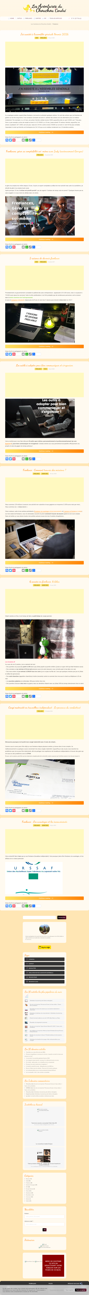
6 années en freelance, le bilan (45, 581)
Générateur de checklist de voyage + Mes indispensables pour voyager (45, 1040)
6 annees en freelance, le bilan (73, 511)
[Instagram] (75, 18)
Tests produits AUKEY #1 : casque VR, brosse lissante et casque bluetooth (44, 1164)
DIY (27, 1187)
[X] (73, 18)
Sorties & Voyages (30, 1185)
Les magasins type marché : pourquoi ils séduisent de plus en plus (42, 1060)
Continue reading (44, 132)
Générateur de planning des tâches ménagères (41, 1000)
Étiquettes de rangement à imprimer (38, 1022)
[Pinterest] (77, 18)
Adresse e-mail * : (29, 1221)
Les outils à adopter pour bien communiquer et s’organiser (44, 365)
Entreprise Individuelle (18, 300)
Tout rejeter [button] (70, 1290)
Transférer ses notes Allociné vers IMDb (35, 1052)
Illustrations (29, 1195)
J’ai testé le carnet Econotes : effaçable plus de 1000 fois (39, 1066)
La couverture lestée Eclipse (44, 1144)
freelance (8, 444)
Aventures (45, 473)
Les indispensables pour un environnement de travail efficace (41, 1070)
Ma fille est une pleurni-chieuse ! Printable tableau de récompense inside (46, 1035)
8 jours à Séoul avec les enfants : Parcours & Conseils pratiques (41, 1068)
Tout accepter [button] (80, 1290)
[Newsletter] (80, 18)
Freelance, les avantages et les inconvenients (48, 511)
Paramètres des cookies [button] (57, 1290)
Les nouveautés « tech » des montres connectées (37, 1072)
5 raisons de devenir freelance (44, 258)
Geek (36, 38)
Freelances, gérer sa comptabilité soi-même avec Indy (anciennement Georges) (44, 151)
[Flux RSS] (79, 18)
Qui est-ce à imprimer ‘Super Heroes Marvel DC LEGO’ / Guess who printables (46, 1027)
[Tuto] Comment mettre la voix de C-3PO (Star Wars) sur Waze (45, 1018)
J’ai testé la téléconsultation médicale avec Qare (42, 1096)
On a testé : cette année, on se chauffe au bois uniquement (40, 1062)
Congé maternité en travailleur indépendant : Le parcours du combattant (45, 707)
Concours (28, 1197)
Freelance (43, 38)
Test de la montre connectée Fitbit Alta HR (44, 1123)
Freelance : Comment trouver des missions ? (44, 470)
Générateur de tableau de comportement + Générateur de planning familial (46, 1014)
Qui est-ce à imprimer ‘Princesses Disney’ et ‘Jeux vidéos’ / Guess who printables (45, 1005)
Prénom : (27, 1213)
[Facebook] (72, 18)
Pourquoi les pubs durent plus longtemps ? (37, 1064)
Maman (28, 1179)
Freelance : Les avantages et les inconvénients (44, 821)
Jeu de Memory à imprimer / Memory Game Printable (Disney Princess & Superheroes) (46, 1031)
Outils (27, 1201)
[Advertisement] (44, 54)
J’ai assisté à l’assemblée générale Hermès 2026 (44, 34)
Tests (45, 369)
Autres (27, 1199)
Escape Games (29, 1189)
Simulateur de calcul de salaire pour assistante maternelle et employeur (44, 1009)
